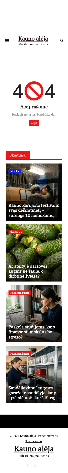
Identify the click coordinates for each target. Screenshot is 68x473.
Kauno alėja (33, 38)
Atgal (34, 123)
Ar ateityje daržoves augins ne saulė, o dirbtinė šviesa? (27, 271)
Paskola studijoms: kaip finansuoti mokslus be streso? (31, 332)
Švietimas (16, 232)
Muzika (14, 171)
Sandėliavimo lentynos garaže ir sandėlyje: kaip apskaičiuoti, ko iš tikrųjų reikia (33, 395)
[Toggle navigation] (7, 40)
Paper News (46, 436)
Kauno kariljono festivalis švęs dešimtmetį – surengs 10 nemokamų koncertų (33, 212)
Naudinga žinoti (19, 292)
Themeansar (34, 441)
